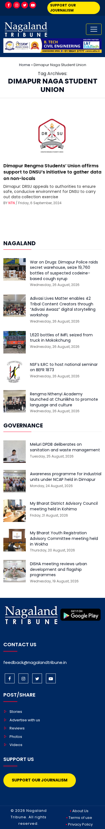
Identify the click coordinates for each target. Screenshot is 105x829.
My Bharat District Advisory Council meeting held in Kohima (64, 506)
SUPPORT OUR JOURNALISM (63, 8)
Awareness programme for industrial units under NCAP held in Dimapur (65, 476)
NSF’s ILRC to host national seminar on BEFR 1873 (64, 367)
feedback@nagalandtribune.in (35, 662)
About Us (80, 811)
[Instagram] (16, 5)
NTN (11, 203)
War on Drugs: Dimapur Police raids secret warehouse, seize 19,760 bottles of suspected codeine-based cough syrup (64, 270)
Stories (16, 711)
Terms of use (80, 817)
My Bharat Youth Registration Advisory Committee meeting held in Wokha (64, 538)
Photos (16, 736)
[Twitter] (24, 5)
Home (24, 64)
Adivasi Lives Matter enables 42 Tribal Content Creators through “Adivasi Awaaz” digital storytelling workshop (62, 307)
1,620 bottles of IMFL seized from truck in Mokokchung (61, 337)
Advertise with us (25, 720)
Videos (16, 744)
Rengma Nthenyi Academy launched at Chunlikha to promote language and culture (64, 399)
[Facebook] (8, 5)
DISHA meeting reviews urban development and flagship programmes (58, 569)
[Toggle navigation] (94, 29)
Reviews (17, 728)
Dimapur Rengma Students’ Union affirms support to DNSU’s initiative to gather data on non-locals (52, 172)
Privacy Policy (80, 824)
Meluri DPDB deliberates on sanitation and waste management (65, 447)
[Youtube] (32, 5)
